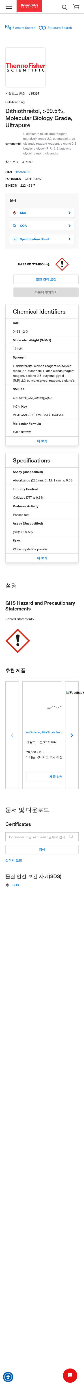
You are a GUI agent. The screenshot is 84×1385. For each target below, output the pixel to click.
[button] (8, 1377)
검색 (42, 849)
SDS (23, 213)
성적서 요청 (13, 860)
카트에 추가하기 (46, 292)
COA (23, 225)
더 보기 (42, 441)
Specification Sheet (34, 239)
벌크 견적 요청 (46, 279)
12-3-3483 (22, 172)
